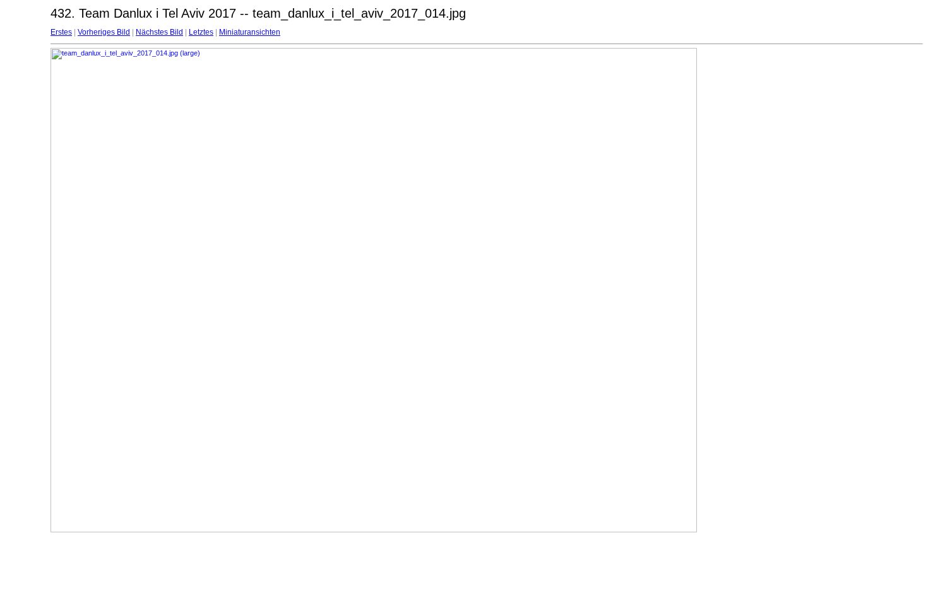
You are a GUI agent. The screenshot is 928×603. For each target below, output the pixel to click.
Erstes (61, 32)
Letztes (201, 32)
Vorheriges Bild (104, 32)
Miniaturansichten (249, 32)
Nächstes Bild (159, 32)
